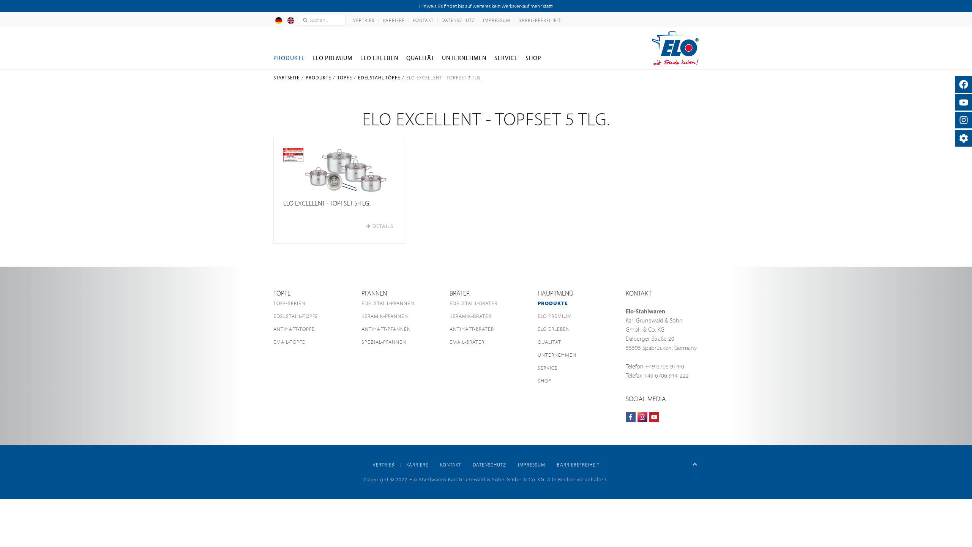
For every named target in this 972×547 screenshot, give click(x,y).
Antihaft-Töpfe (294, 329)
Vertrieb (364, 20)
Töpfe (344, 77)
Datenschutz (458, 20)
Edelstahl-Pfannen (387, 303)
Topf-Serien (289, 303)
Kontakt (423, 20)
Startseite (286, 77)
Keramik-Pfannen (384, 316)
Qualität (420, 58)
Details (382, 226)
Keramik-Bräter (470, 316)
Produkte (289, 58)
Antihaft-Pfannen (386, 329)
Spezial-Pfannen (383, 341)
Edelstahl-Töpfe (379, 77)
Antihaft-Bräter (472, 329)
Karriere (394, 20)
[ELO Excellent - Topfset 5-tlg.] (339, 170)
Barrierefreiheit (539, 20)
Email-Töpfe (289, 341)
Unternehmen (464, 58)
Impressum (496, 20)
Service (506, 58)
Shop (533, 58)
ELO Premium (332, 58)
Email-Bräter (467, 341)
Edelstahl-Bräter (473, 303)
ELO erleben (379, 58)
